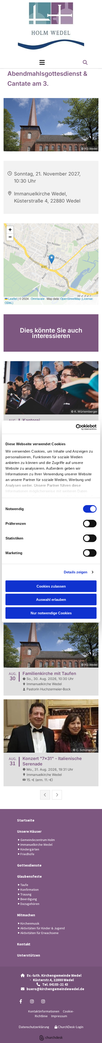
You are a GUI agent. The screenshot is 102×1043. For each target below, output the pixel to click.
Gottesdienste (29, 865)
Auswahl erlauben (51, 600)
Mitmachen (26, 915)
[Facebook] (21, 1001)
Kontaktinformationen (43, 1011)
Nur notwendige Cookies (51, 613)
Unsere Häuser (29, 831)
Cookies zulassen (51, 586)
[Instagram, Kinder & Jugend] (32, 1001)
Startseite (25, 820)
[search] (85, 62)
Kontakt (23, 944)
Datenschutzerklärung (34, 1027)
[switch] (90, 523)
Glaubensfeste (29, 876)
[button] (29, 62)
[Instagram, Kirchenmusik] (43, 1001)
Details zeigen (75, 572)
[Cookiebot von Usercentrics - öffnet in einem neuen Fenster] (76, 427)
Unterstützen (28, 955)
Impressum (59, 1016)
